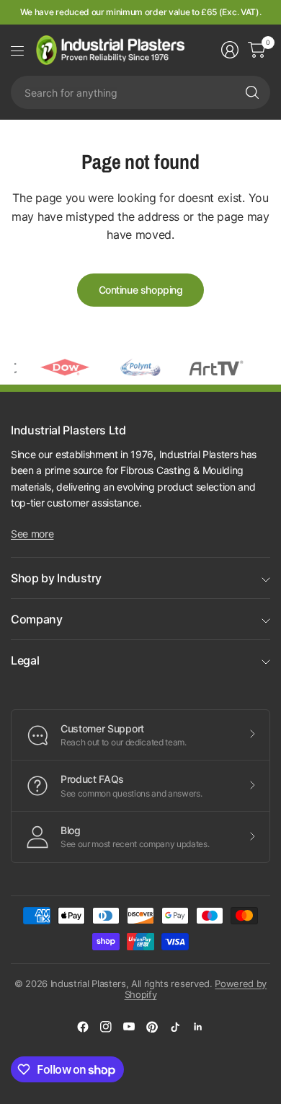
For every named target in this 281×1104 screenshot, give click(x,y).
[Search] (252, 92)
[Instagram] (105, 1026)
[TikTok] (175, 1026)
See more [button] (32, 533)
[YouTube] (128, 1026)
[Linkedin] (198, 1026)
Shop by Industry (56, 578)
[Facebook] (82, 1026)
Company (37, 619)
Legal (25, 660)
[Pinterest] (152, 1026)
